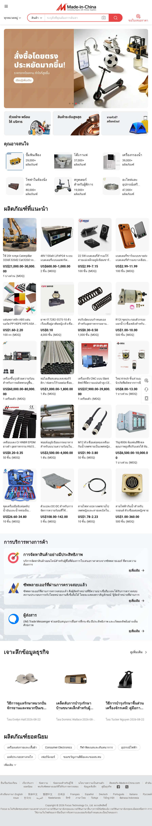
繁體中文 (47, 794)
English (19, 794)
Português (118, 794)
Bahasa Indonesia (129, 797)
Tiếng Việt (108, 797)
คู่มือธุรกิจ (106, 786)
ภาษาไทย (81, 797)
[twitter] (126, 786)
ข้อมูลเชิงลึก (90, 786)
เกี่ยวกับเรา (28, 782)
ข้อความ (43, 782)
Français (75, 794)
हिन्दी (68, 797)
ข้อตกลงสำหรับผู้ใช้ (63, 782)
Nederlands (54, 797)
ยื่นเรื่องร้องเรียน (9, 782)
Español (89, 794)
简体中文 (33, 794)
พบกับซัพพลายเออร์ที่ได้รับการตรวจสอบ (58, 786)
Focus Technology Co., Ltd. (79, 805)
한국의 (27, 797)
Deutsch (103, 794)
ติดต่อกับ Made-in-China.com (124, 782)
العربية (39, 797)
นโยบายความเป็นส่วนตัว (91, 782)
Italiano (133, 794)
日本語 (61, 794)
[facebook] (118, 786)
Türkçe (94, 797)
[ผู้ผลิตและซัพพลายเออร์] (76, 7)
